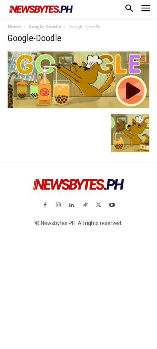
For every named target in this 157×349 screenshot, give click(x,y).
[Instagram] (58, 205)
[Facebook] (45, 205)
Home (14, 26)
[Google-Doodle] (78, 106)
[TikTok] (85, 205)
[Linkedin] (72, 205)
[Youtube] (112, 205)
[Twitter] (98, 205)
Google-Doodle (44, 26)
